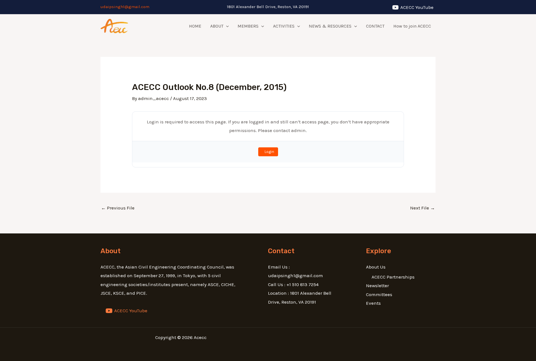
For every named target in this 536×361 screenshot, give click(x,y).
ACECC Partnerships (393, 277)
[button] (226, 26)
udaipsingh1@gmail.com (124, 6)
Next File (422, 208)
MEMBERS (248, 26)
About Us (376, 267)
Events (373, 303)
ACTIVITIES (284, 26)
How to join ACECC (412, 26)
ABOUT (216, 26)
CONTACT (375, 26)
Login (269, 151)
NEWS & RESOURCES (330, 26)
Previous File (118, 208)
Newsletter (377, 285)
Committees (379, 294)
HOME (195, 26)
